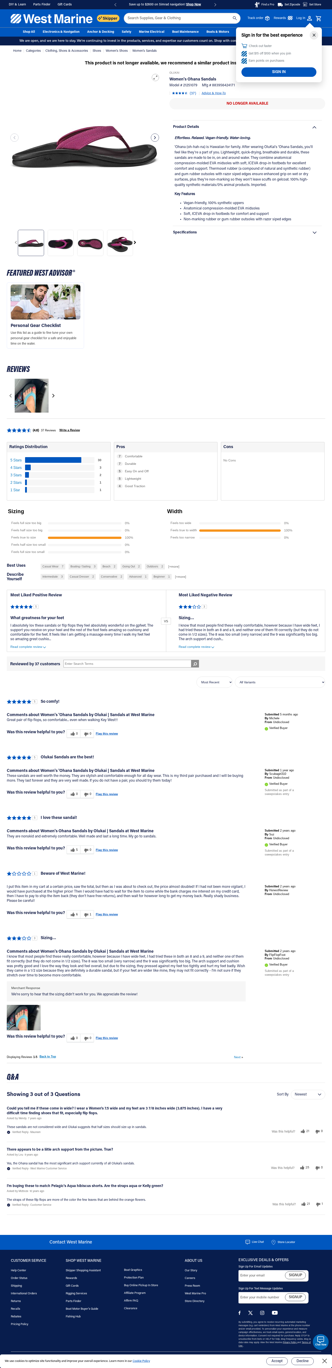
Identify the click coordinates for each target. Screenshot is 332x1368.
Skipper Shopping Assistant (83, 1270)
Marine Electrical (151, 32)
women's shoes (117, 51)
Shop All (29, 32)
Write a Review (69, 430)
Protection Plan (134, 1277)
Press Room (192, 1285)
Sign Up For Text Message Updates (260, 1288)
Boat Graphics (133, 1270)
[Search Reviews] (195, 664)
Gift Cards (72, 1285)
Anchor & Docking (100, 32)
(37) (193, 93)
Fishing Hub (73, 1316)
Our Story (191, 1270)
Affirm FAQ (131, 1300)
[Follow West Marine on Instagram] (263, 1314)
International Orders (24, 1293)
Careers (190, 1278)
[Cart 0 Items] (318, 19)
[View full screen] (155, 77)
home (17, 51)
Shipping (16, 1285)
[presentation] (14, 138)
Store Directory (194, 1301)
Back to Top (48, 1056)
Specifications (185, 232)
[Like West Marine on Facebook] (240, 1314)
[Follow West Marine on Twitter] (251, 1314)
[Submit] (234, 18)
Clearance (130, 1308)
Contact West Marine (70, 1242)
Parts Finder (73, 1301)
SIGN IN (279, 72)
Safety (126, 32)
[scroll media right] (53, 396)
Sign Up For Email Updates (255, 1266)
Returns (16, 1301)
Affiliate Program (135, 1293)
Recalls (15, 1308)
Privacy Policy (290, 1343)
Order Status (19, 1278)
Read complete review (26, 647)
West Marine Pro (195, 1293)
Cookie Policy (141, 1361)
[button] (24, 1017)
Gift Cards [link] (65, 4)
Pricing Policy (19, 1324)
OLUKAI (174, 73)
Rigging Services (76, 1293)
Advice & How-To (214, 93)
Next (238, 1057)
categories (34, 51)
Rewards (280, 18)
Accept (277, 1361)
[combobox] (182, 18)
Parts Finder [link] (41, 4)
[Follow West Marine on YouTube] (275, 1314)
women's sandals (144, 51)
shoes (97, 51)
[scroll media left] (11, 396)
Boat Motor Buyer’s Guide (82, 1308)
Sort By (283, 1094)
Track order (255, 18)
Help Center (18, 1270)
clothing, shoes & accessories (67, 51)
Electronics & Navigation (61, 32)
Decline (303, 1361)
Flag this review (107, 733)
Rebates (16, 1316)
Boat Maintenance (185, 32)
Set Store (315, 4)
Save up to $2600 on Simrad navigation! (165, 4)
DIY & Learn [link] (17, 4)
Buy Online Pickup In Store (141, 1285)
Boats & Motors (217, 32)
